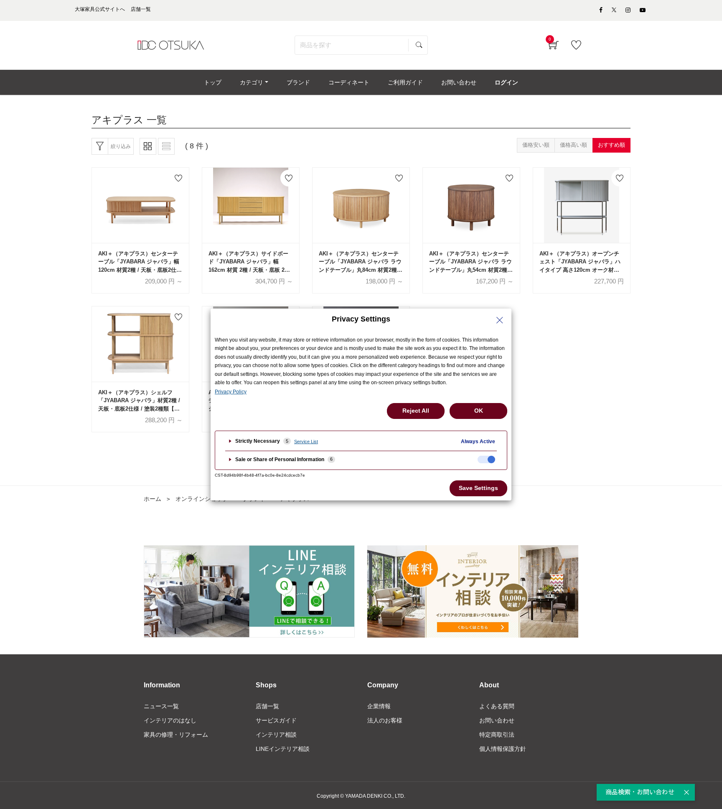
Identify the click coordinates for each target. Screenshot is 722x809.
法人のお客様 (384, 720)
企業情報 (379, 706)
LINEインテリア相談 (283, 748)
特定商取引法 (496, 734)
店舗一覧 (267, 706)
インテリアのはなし (170, 720)
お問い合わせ (496, 720)
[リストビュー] (166, 146)
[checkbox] (486, 459)
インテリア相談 (276, 734)
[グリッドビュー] (148, 146)
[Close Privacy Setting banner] (500, 320)
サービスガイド (276, 720)
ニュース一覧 (161, 706)
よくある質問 (496, 706)
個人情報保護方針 (502, 748)
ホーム (152, 498)
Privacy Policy (231, 392)
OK (478, 410)
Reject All (415, 410)
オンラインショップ (201, 498)
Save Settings (478, 488)
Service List (306, 441)
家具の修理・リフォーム (176, 734)
